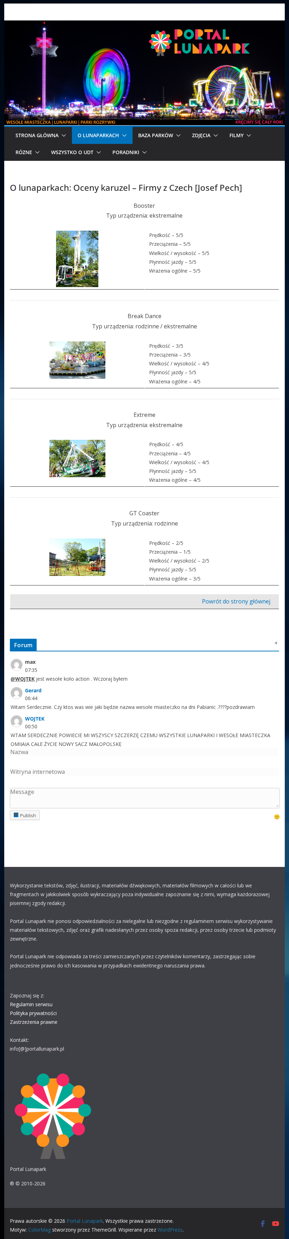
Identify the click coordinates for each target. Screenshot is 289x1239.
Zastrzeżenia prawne (33, 1022)
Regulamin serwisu (31, 1004)
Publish (28, 815)
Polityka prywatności (33, 1013)
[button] (62, 135)
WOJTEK (34, 718)
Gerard (33, 690)
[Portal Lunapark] (144, 25)
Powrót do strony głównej (236, 601)
